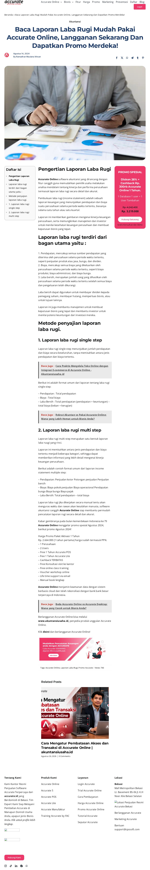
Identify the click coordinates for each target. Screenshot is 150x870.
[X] (122, 58)
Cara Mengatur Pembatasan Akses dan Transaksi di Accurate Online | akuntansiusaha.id (74, 747)
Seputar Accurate (88, 822)
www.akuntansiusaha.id (53, 621)
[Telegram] (132, 58)
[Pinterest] (143, 58)
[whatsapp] (27, 866)
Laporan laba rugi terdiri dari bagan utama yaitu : (18, 188)
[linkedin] (16, 866)
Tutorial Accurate (87, 815)
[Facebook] (116, 58)
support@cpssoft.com (127, 829)
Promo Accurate (86, 667)
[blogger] (21, 866)
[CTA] (75, 638)
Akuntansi (75, 21)
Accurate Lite (48, 803)
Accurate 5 (47, 790)
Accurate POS (49, 796)
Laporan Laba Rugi (69, 667)
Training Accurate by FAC (55, 815)
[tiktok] (11, 866)
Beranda (8, 14)
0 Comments (64, 756)
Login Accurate (86, 784)
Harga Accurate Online (90, 803)
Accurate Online (53, 667)
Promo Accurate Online (91, 809)
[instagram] (5, 866)
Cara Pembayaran (88, 796)
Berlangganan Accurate (128, 812)
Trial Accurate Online (90, 790)
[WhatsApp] (127, 58)
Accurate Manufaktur (53, 809)
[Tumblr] (137, 58)
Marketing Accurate (126, 819)
